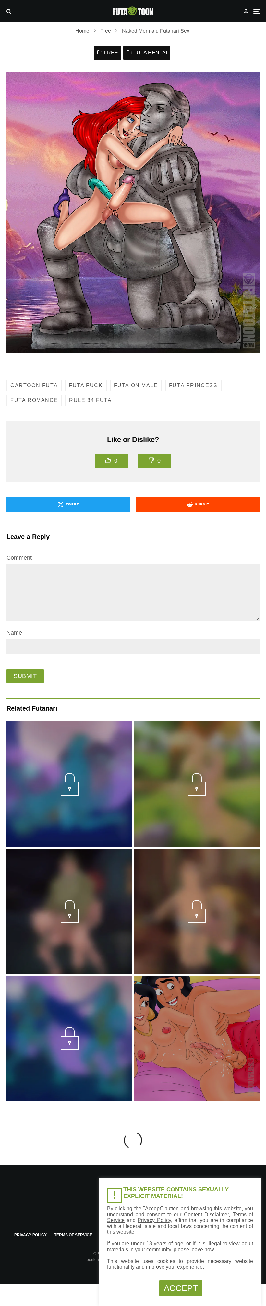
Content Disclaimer (206, 1214)
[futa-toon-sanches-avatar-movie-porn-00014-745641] (70, 793)
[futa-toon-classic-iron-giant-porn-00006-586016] (70, 921)
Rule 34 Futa (90, 400)
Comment (19, 557)
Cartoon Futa (34, 385)
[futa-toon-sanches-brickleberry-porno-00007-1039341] (197, 921)
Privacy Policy (30, 1235)
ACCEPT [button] (181, 1288)
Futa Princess (193, 385)
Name (14, 632)
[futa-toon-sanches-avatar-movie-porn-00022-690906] (70, 1048)
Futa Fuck (86, 385)
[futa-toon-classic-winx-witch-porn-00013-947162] (197, 793)
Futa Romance (34, 400)
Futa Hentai (150, 52)
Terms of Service (73, 1235)
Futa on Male (136, 385)
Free (111, 52)
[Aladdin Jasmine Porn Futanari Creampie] (197, 1038)
